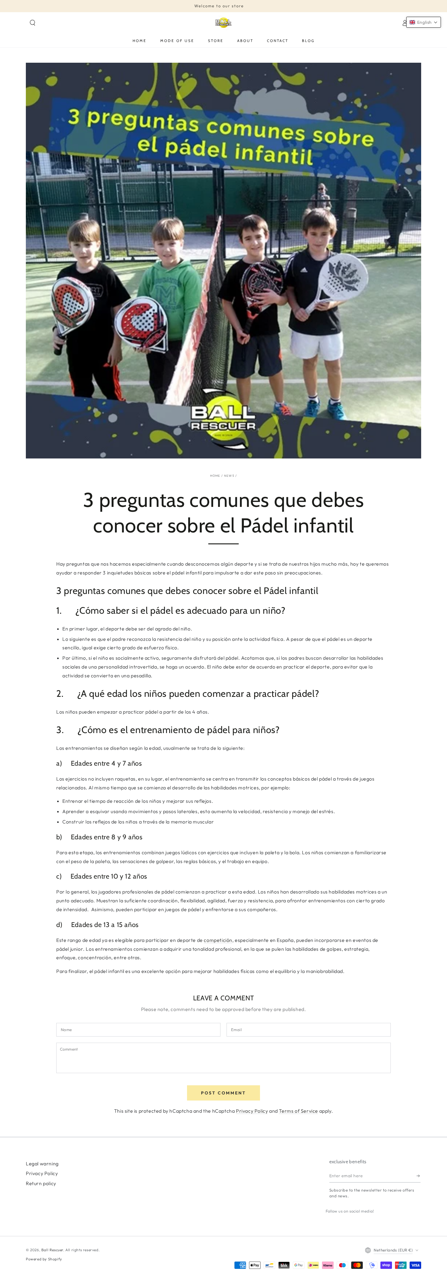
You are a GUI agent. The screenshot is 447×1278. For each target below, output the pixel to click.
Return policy (41, 1183)
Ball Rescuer (52, 1250)
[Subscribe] (419, 1175)
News (229, 476)
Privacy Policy (252, 1111)
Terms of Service (298, 1111)
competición (218, 940)
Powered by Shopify (44, 1259)
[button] (32, 23)
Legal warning (42, 1163)
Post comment (223, 1093)
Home (215, 476)
